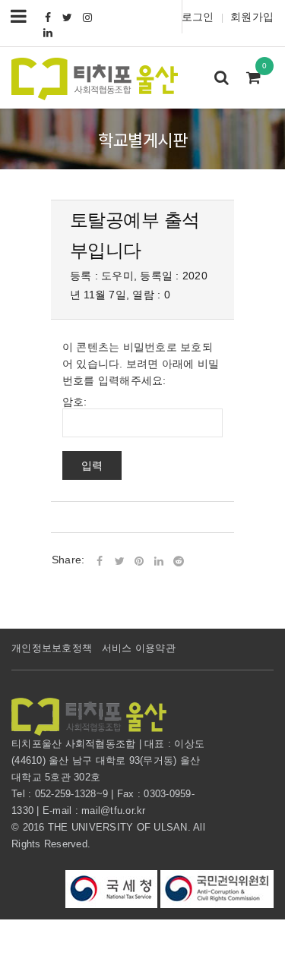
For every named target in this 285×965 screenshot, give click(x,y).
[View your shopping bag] (258, 79)
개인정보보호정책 (51, 648)
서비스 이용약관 (139, 648)
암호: (74, 402)
